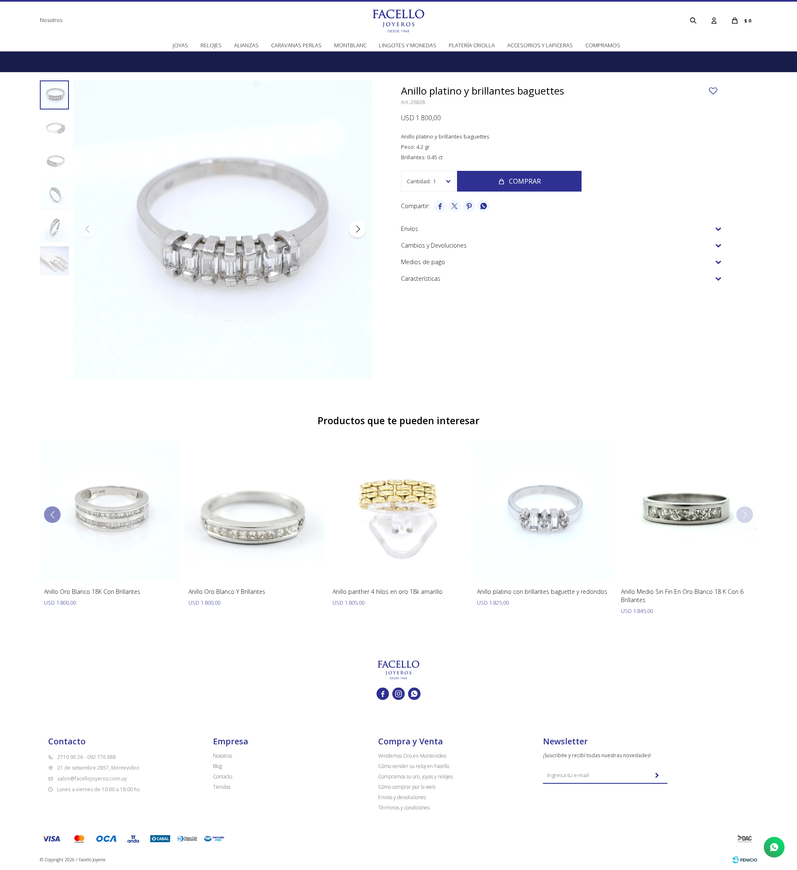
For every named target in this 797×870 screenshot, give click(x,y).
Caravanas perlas (296, 45)
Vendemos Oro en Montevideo (412, 755)
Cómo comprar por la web (406, 786)
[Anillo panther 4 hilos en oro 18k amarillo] (398, 511)
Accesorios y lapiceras (540, 45)
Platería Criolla (472, 45)
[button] (693, 20)
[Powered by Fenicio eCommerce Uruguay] (744, 859)
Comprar (525, 181)
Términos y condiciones (404, 807)
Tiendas (221, 786)
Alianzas (246, 45)
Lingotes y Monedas (407, 45)
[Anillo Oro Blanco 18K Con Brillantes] (110, 511)
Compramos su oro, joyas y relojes (415, 776)
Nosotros (51, 20)
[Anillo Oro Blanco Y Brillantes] (254, 511)
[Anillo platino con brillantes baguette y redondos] (543, 511)
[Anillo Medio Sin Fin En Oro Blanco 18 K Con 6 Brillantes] (687, 511)
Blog (217, 766)
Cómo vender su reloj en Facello (413, 766)
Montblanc (350, 45)
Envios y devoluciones (402, 797)
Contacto (222, 776)
